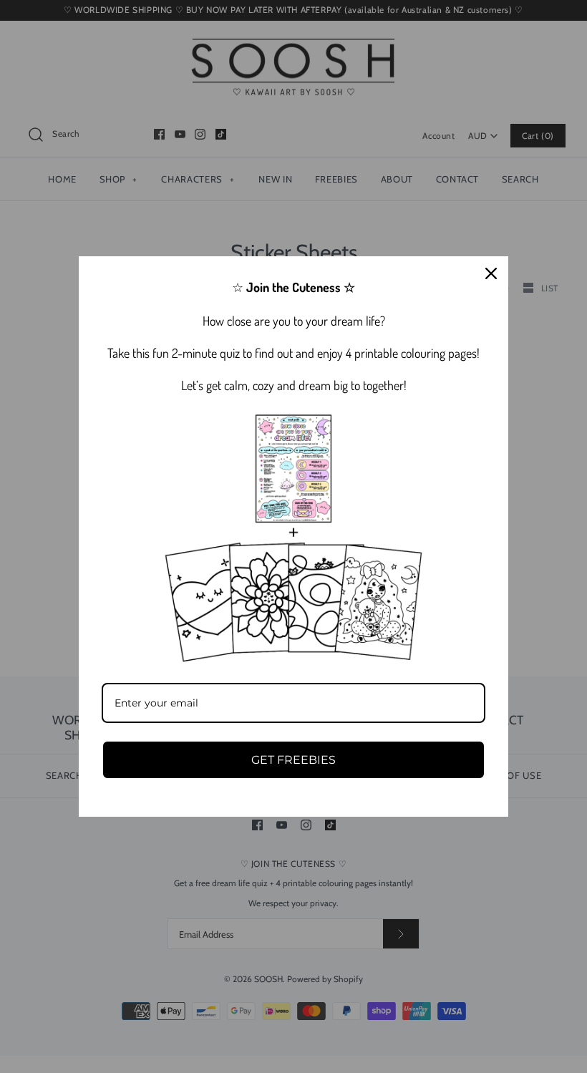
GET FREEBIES (293, 760)
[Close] (491, 273)
